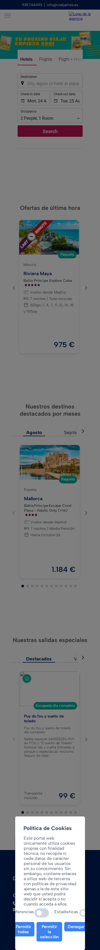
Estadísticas (66, 911)
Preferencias (21, 911)
